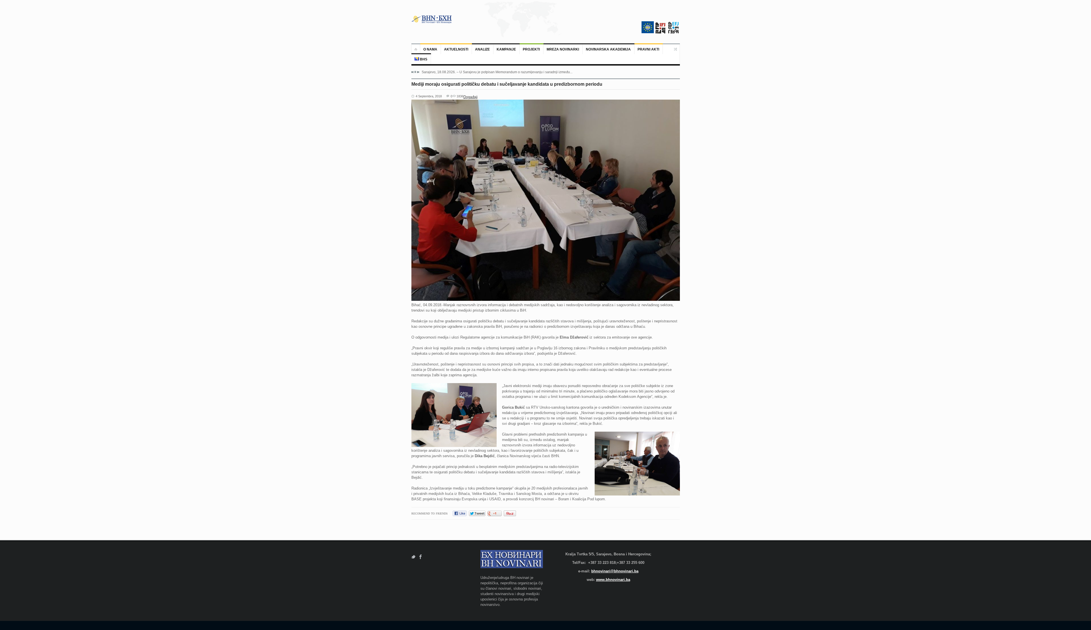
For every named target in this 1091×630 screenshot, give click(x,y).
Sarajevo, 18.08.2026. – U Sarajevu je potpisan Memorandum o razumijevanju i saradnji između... (497, 72)
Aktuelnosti (456, 49)
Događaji (470, 97)
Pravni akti (648, 49)
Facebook (420, 557)
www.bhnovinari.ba (613, 580)
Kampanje (506, 49)
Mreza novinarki (563, 49)
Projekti (531, 49)
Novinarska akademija (608, 49)
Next (418, 72)
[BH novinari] (432, 19)
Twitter (413, 557)
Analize (482, 49)
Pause (415, 72)
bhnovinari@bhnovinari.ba (614, 571)
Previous (412, 72)
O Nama (430, 49)
